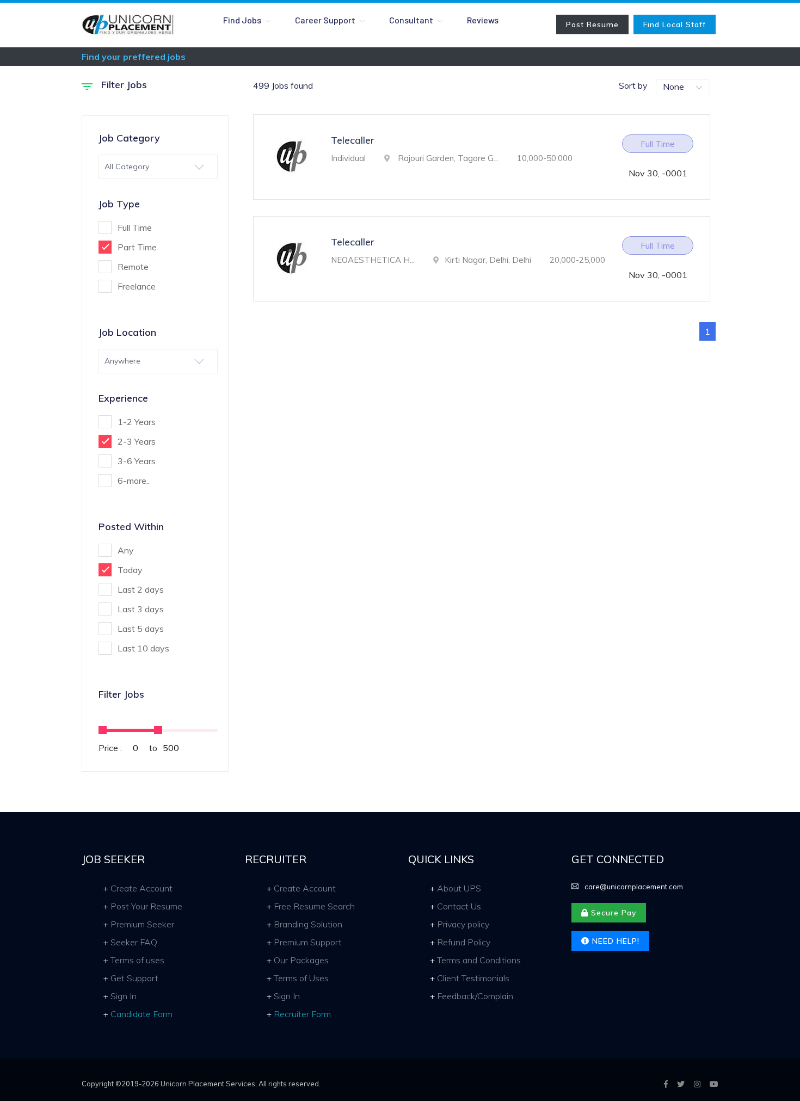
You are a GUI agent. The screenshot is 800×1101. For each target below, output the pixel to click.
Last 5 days (141, 628)
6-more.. (134, 480)
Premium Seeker (142, 924)
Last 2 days (141, 589)
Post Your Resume (146, 906)
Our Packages (301, 960)
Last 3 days (141, 609)
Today (130, 569)
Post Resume (592, 24)
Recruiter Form (302, 1013)
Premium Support (308, 942)
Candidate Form (141, 1013)
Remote (133, 266)
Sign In (123, 996)
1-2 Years (137, 421)
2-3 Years (137, 441)
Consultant (412, 20)
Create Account (141, 888)
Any (126, 550)
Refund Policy (463, 942)
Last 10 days (143, 648)
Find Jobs (243, 20)
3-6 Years (137, 461)
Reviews (483, 20)
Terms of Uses (301, 978)
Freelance (137, 286)
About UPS (459, 888)
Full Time (135, 227)
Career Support (326, 20)
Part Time (137, 247)
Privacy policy (463, 924)
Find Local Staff (674, 24)
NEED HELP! (614, 941)
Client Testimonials (473, 978)
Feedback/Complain (475, 996)
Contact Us (459, 906)
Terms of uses (137, 960)
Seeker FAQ (133, 942)
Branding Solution (308, 924)
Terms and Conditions (479, 960)
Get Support (134, 978)
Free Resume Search (314, 906)
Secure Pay (612, 913)
